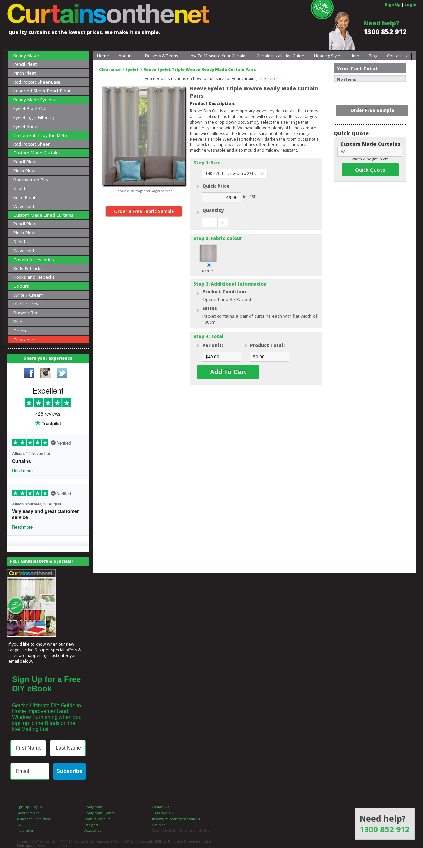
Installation (25, 830)
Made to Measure (97, 819)
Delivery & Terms (161, 56)
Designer (91, 825)
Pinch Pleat (24, 73)
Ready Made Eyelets (34, 99)
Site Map (158, 825)
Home (103, 56)
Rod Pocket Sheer (31, 144)
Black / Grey (25, 304)
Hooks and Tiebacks (34, 277)
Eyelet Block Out (30, 108)
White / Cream (28, 295)
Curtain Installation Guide (280, 56)
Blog (373, 56)
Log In (37, 807)
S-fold (19, 188)
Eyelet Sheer (26, 126)
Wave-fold (23, 206)
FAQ (20, 825)
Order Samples (28, 813)
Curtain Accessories (33, 259)
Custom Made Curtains (37, 153)
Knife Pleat (24, 197)
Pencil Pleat (25, 64)
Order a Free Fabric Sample (144, 211)
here (272, 78)
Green (19, 331)
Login (410, 4)
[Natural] (208, 259)
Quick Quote (370, 169)
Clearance (23, 340)
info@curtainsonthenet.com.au (176, 819)
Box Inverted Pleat (32, 179)
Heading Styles (328, 56)
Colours (21, 286)
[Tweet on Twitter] (62, 374)
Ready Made (26, 55)
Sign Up (393, 4)
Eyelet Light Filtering (33, 117)
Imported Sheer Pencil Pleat (41, 91)
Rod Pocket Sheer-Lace (36, 82)
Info (355, 56)
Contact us (397, 56)
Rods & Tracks (28, 268)
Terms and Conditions (34, 819)
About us (127, 56)
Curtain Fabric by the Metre (41, 135)
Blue (17, 322)
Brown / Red (26, 313)
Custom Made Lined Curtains (43, 215)
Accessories (92, 830)
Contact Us (160, 807)
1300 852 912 (385, 31)
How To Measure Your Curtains (217, 56)
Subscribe (69, 771)
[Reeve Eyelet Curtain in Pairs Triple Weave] (143, 89)
